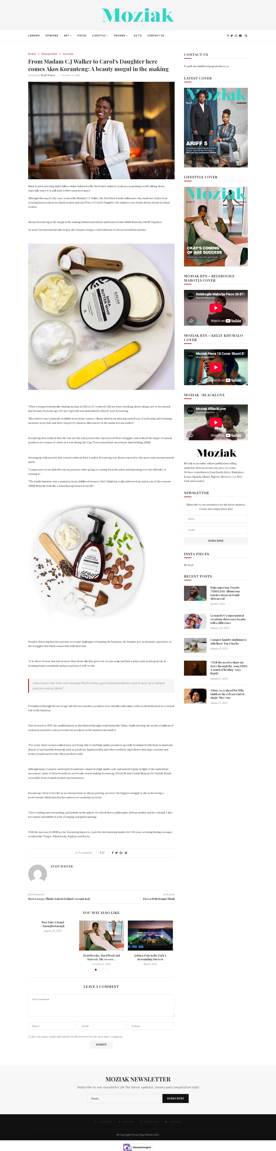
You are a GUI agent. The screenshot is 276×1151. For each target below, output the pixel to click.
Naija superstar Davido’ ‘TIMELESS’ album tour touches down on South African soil (225, 593)
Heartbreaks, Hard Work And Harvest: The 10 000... (101, 957)
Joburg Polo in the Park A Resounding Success (150, 957)
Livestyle (68, 54)
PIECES (82, 35)
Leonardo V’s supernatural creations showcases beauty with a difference (228, 619)
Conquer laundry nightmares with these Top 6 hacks (228, 641)
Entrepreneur (49, 54)
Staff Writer (48, 75)
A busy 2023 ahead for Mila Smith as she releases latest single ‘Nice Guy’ (227, 694)
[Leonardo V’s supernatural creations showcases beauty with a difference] (195, 621)
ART (66, 35)
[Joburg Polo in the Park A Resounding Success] (150, 936)
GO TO (138, 35)
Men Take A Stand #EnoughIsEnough (52, 924)
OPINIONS (51, 35)
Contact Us (155, 35)
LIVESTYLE (99, 35)
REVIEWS (119, 35)
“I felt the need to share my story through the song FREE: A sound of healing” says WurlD (229, 668)
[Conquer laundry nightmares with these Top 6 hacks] (195, 645)
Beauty (32, 54)
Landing (34, 35)
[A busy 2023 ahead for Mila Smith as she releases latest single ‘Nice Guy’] (195, 696)
